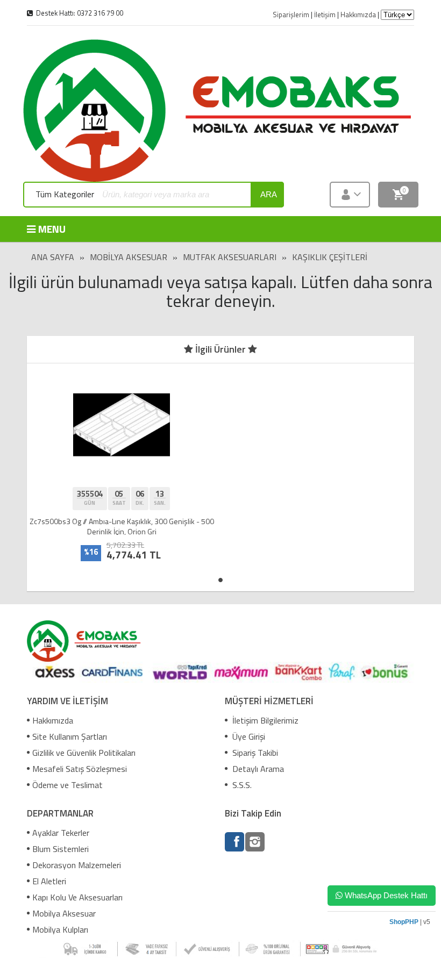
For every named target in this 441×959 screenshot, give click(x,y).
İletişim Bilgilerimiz (264, 720)
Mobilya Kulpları (60, 929)
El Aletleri (49, 881)
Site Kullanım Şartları (69, 736)
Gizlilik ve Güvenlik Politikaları (84, 752)
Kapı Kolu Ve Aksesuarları (77, 897)
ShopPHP (403, 922)
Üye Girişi (247, 736)
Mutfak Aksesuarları (229, 257)
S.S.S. (241, 784)
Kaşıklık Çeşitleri (329, 257)
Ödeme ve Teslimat (67, 784)
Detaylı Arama (257, 768)
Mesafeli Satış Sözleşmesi (79, 768)
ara (268, 194)
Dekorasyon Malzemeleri (76, 864)
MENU (52, 229)
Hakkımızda (52, 720)
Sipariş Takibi (254, 752)
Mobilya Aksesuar (128, 257)
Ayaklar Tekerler (60, 832)
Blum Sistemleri (60, 848)
